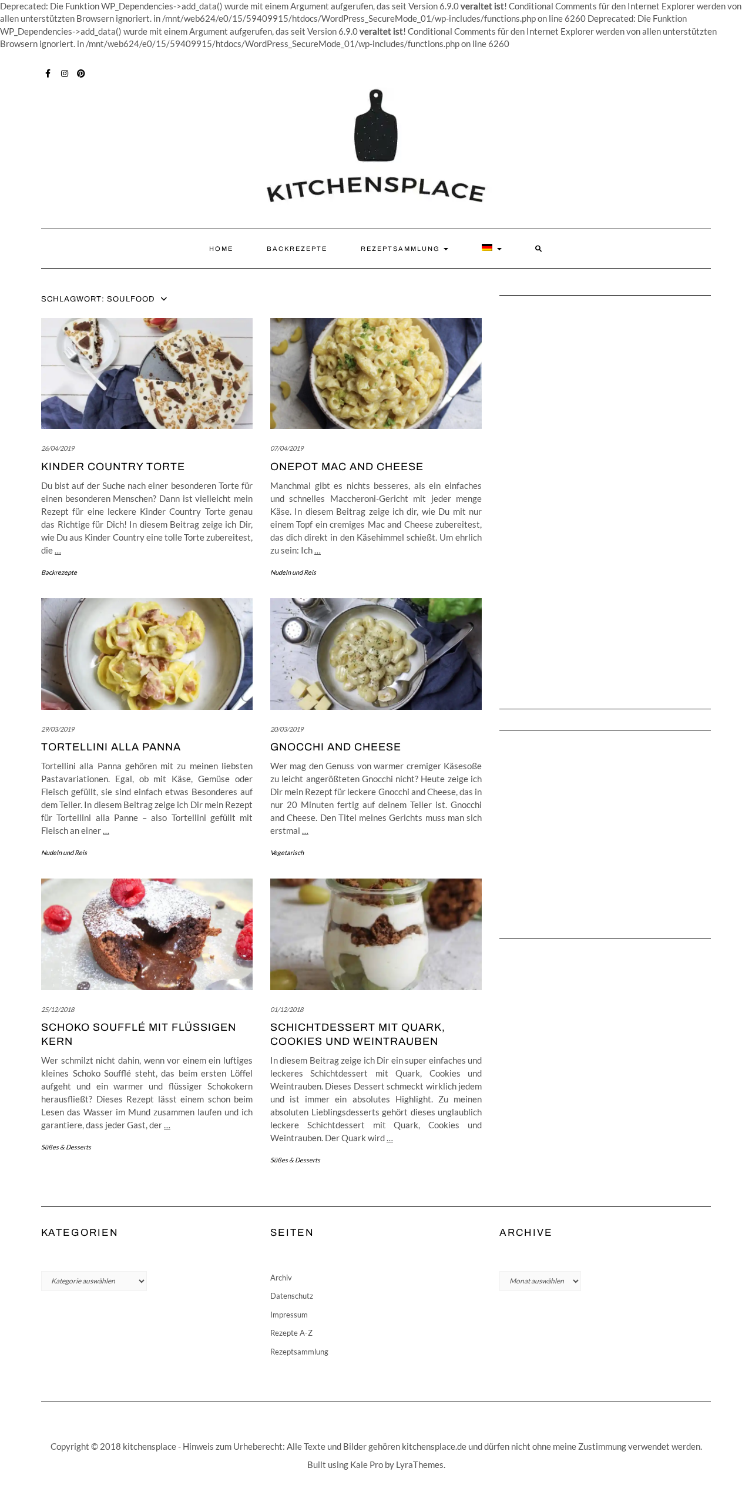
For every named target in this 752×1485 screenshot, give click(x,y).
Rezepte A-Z (291, 1332)
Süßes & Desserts (66, 1147)
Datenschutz (291, 1295)
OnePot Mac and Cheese (347, 466)
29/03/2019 (57, 729)
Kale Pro (366, 1464)
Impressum (289, 1314)
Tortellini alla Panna (111, 747)
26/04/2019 (57, 448)
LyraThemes (420, 1464)
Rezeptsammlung (401, 248)
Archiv (281, 1277)
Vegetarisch (287, 852)
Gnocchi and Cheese (335, 747)
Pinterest (81, 72)
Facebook (48, 72)
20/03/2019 (286, 729)
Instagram (65, 72)
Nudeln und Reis (293, 572)
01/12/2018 (286, 1009)
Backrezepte (297, 248)
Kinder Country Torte (113, 466)
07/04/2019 (286, 448)
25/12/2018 (57, 1009)
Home (221, 248)
